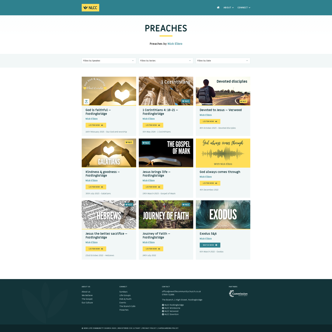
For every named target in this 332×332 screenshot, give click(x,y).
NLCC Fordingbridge (174, 305)
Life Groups (125, 295)
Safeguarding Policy (168, 328)
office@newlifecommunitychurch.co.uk (181, 291)
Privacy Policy (149, 328)
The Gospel (87, 299)
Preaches (124, 310)
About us (86, 291)
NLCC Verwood (171, 311)
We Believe (87, 295)
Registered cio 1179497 (129, 328)
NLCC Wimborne (172, 308)
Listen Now (94, 125)
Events (122, 302)
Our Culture (87, 302)
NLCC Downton (171, 314)
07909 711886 (168, 294)
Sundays (123, 291)
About (227, 7)
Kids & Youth (125, 299)
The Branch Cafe (127, 306)
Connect (243, 7)
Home (218, 7)
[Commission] (239, 294)
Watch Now (208, 245)
